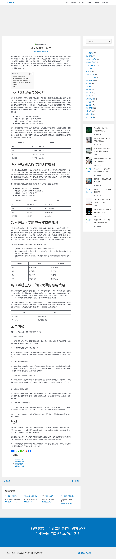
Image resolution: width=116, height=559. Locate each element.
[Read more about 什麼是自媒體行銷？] (12, 496)
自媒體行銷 (37, 51)
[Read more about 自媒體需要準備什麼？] (68, 496)
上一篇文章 (6, 481)
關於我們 (73, 2)
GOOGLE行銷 (90, 62)
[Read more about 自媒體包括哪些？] (48, 496)
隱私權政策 (81, 553)
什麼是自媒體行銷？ (12, 499)
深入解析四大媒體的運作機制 (20, 78)
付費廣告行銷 (90, 80)
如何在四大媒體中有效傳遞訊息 (21, 80)
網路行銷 (88, 102)
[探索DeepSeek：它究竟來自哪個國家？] (89, 191)
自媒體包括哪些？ (49, 499)
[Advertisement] (58, 18)
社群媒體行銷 (90, 99)
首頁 (66, 2)
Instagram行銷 (90, 65)
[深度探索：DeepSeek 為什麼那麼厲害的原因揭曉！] (89, 222)
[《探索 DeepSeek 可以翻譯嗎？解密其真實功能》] (89, 211)
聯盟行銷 (88, 105)
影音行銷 (88, 90)
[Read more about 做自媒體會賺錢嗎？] (30, 496)
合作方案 (90, 2)
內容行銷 (88, 83)
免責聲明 (88, 553)
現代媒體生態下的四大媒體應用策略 (22, 82)
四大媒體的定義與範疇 (19, 76)
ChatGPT (89, 56)
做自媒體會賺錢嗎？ (31, 499)
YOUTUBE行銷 (91, 77)
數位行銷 (88, 93)
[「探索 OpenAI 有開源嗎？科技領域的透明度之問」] (89, 171)
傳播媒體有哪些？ (20, 466)
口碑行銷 (88, 86)
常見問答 (15, 84)
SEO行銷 (88, 71)
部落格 (97, 2)
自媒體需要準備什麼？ (67, 500)
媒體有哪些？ (19, 464)
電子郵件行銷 (90, 117)
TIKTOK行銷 (90, 74)
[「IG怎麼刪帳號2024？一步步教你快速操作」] (89, 140)
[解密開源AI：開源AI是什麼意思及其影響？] (89, 181)
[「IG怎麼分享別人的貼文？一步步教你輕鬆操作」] (89, 130)
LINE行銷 (89, 68)
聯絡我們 (105, 2)
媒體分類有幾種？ (20, 459)
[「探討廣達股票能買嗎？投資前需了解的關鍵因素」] (89, 160)
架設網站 (88, 96)
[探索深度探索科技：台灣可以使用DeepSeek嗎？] (89, 201)
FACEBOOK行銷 (91, 59)
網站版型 (81, 2)
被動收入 (88, 111)
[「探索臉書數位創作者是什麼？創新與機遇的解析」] (89, 150)
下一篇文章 (76, 481)
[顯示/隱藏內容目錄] (30, 73)
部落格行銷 (89, 114)
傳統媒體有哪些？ (20, 461)
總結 (14, 86)
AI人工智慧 (89, 53)
